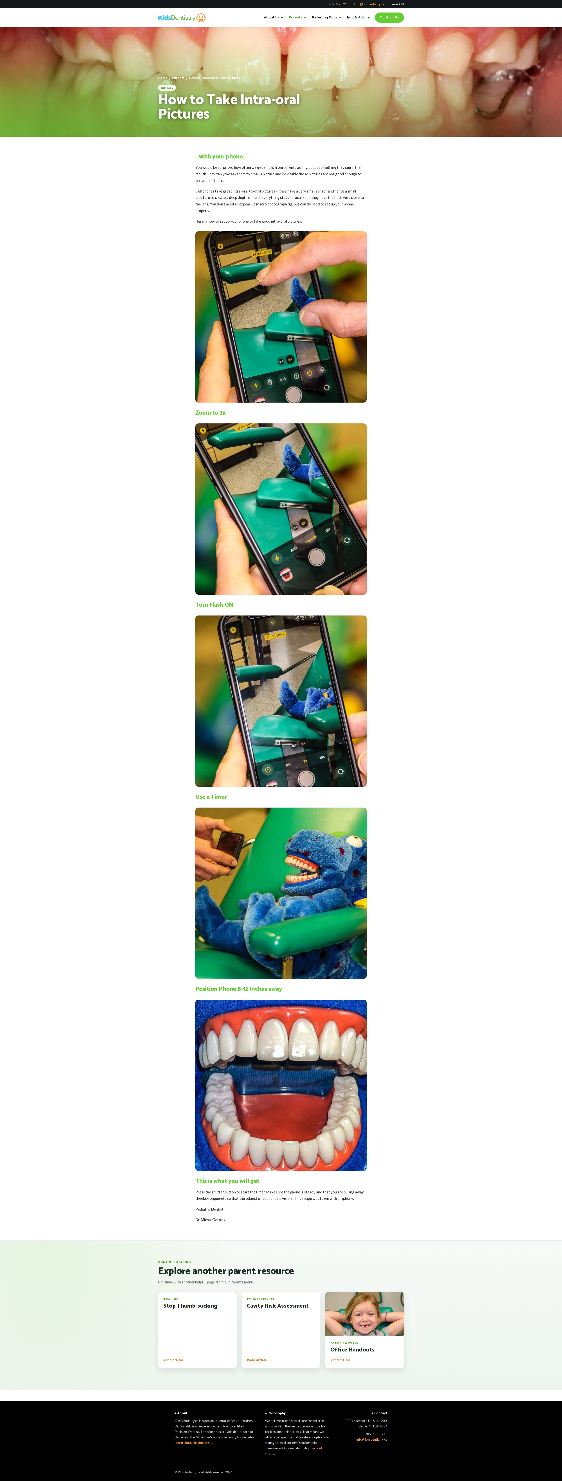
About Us (271, 17)
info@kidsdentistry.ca (369, 4)
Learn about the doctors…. (194, 1443)
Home (163, 78)
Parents (296, 17)
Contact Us (389, 17)
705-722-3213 (338, 4)
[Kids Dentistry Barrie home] (183, 17)
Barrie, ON (397, 4)
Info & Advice (358, 17)
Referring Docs (324, 17)
